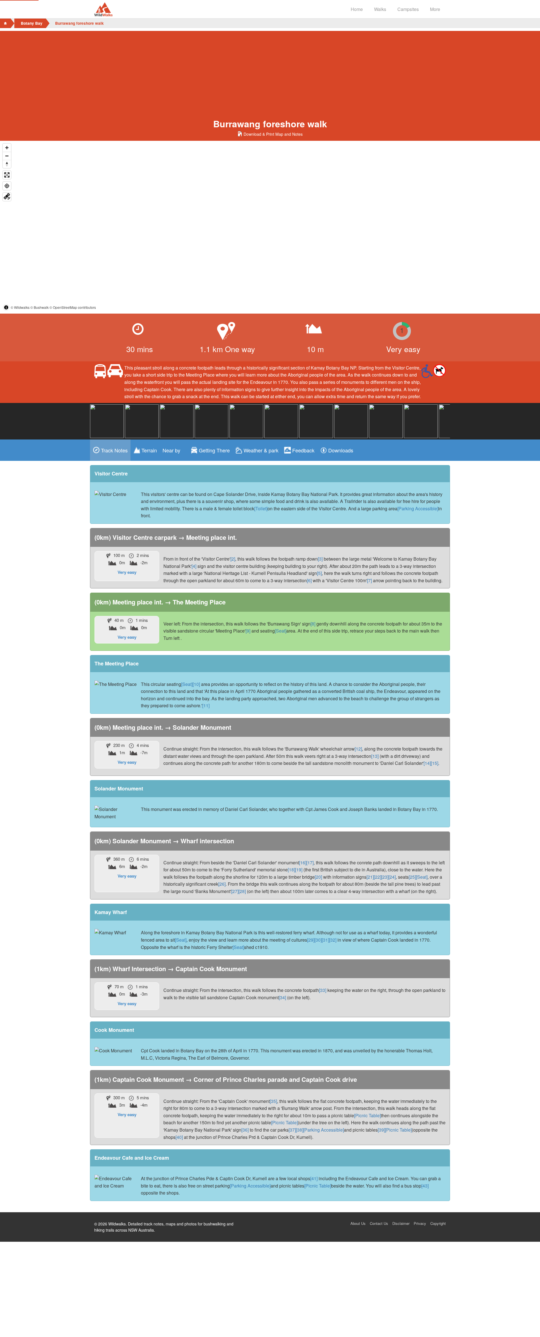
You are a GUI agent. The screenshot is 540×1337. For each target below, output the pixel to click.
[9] (248, 630)
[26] (222, 884)
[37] (292, 1130)
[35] (273, 1101)
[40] (179, 1137)
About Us (358, 1223)
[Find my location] (7, 186)
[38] (299, 1130)
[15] (434, 763)
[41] (314, 1178)
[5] (319, 573)
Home (357, 9)
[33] (322, 990)
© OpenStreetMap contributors (73, 307)
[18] (291, 869)
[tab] (110, 450)
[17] (310, 862)
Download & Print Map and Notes (273, 134)
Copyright (438, 1223)
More (435, 9)
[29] (310, 940)
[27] (234, 891)
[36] (245, 1130)
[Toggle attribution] (6, 307)
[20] (318, 877)
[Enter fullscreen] (7, 175)
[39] (381, 1130)
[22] (377, 877)
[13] (375, 756)
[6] (309, 580)
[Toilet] (260, 508)
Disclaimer (401, 1223)
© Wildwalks (20, 307)
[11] (206, 705)
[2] (232, 559)
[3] (320, 559)
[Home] (5, 23)
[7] (369, 580)
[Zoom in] (7, 148)
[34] (282, 997)
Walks (380, 9)
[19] (298, 869)
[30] (318, 940)
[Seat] (280, 630)
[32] (332, 940)
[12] (358, 748)
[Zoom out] (7, 156)
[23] (384, 877)
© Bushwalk (39, 307)
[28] (242, 891)
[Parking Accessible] (417, 508)
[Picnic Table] (367, 1115)
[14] (427, 763)
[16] (302, 862)
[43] (425, 1185)
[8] (312, 623)
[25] (412, 877)
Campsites (408, 9)
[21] (370, 877)
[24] (392, 877)
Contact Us (379, 1223)
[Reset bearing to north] (7, 164)
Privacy (420, 1223)
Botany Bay (31, 23)
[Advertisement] (270, 70)
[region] (270, 227)
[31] (325, 940)
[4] (194, 566)
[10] (196, 684)
